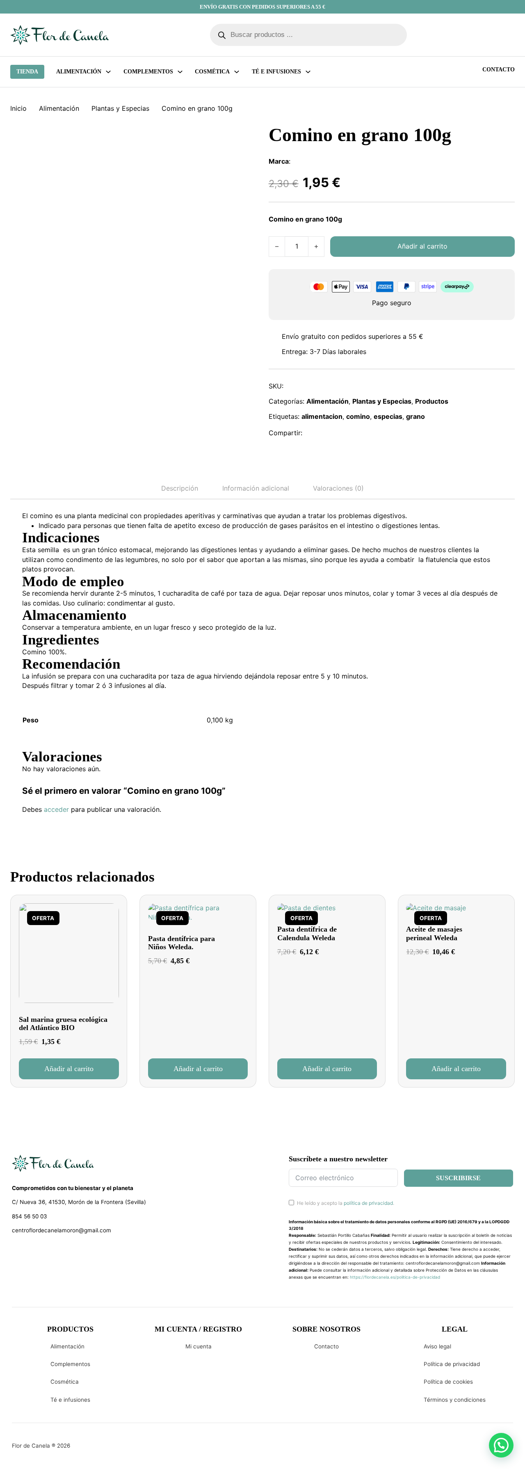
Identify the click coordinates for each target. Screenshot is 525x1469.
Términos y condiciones (455, 1399)
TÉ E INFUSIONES (276, 72)
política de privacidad (368, 1203)
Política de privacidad (452, 1364)
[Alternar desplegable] (108, 72)
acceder (56, 809)
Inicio (18, 108)
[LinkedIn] (349, 433)
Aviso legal (437, 1346)
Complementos (70, 1364)
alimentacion (321, 416)
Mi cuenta (198, 1346)
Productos (431, 401)
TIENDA (27, 72)
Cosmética (64, 1381)
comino (358, 416)
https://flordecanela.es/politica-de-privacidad (395, 1277)
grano (415, 416)
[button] (69, 1068)
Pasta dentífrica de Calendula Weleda (307, 933)
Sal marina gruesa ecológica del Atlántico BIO (63, 1023)
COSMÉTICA (212, 72)
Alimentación (78, 72)
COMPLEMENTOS (148, 72)
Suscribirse (458, 1177)
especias (388, 416)
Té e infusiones (70, 1399)
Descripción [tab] (179, 488)
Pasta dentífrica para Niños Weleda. (181, 942)
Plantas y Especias (120, 108)
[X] (332, 433)
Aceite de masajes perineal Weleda (434, 933)
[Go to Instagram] (30, 1252)
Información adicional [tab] (255, 488)
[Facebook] (314, 433)
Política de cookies (448, 1381)
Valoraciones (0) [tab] (338, 488)
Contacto (498, 69)
